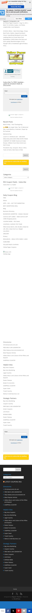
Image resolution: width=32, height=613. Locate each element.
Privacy (5, 236)
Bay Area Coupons (8, 367)
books (16, 25)
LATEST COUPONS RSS (13, 482)
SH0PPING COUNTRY (9, 360)
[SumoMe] (29, 611)
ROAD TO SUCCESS (8, 383)
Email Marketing (14, 102)
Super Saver (6, 388)
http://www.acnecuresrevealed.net (13, 350)
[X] (13, 611)
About (5, 200)
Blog (4, 208)
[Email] (24, 611)
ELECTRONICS (15, 27)
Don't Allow (19, 18)
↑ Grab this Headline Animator (16, 117)
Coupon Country (8, 403)
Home (15, 589)
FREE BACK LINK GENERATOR (11, 347)
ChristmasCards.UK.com (10, 345)
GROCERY (6, 233)
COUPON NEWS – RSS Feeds (11, 221)
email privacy (20, 99)
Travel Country (7, 391)
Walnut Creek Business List (11, 394)
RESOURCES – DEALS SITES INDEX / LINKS (15, 239)
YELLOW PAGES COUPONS (11, 244)
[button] (16, 4)
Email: (6, 91)
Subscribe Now (16, 7)
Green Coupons (7, 409)
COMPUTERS (7, 27)
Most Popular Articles (9, 353)
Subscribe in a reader (9, 184)
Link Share (6, 412)
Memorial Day (7, 134)
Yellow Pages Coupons (11, 23)
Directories (7, 342)
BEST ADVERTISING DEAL (10, 206)
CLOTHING (22, 25)
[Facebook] (8, 611)
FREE (4, 198)
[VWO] (6, 18)
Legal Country (7, 373)
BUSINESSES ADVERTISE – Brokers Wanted (15, 214)
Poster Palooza (7, 380)
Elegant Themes (16, 597)
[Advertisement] (10, 285)
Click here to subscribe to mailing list (15, 162)
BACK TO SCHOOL (8, 25)
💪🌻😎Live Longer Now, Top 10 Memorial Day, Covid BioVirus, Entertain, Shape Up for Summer (15, 129)
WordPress (17, 599)
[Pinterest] (18, 611)
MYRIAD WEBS (7, 414)
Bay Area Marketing (9, 370)
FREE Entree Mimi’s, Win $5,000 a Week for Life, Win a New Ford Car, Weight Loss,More (15, 229)
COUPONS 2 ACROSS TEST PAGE (12, 224)
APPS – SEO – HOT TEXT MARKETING (14, 203)
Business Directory (8, 211)
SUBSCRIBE (6, 242)
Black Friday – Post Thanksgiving (12, 124)
